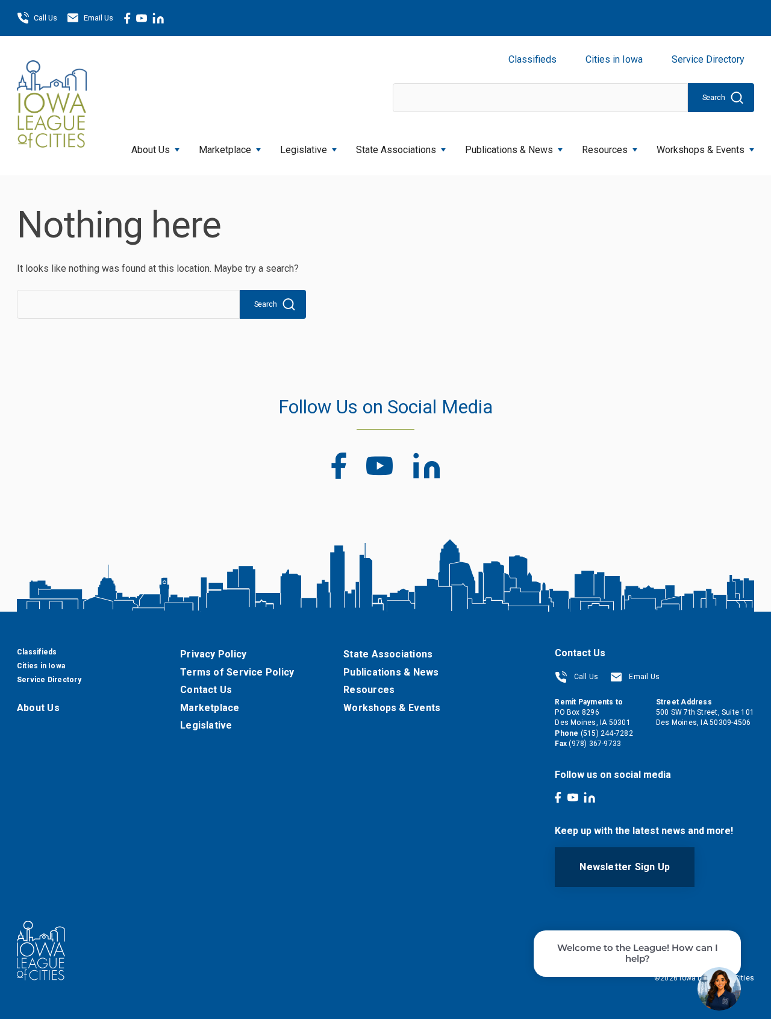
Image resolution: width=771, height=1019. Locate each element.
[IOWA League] (52, 105)
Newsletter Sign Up (624, 867)
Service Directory (708, 59)
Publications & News (391, 672)
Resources (605, 149)
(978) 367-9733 (595, 743)
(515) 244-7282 (607, 733)
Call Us (45, 17)
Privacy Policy (213, 654)
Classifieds (532, 59)
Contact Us (206, 689)
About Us (150, 149)
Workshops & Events (700, 149)
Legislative (303, 149)
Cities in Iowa (614, 59)
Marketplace (225, 149)
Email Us (98, 17)
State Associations (396, 149)
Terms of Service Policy (237, 672)
